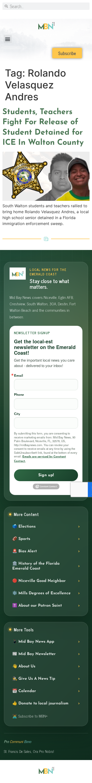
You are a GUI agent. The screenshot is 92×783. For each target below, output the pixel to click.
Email (18, 375)
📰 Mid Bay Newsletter (34, 654)
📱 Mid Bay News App (33, 642)
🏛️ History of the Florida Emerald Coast (36, 566)
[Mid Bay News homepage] (18, 274)
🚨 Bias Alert (24, 551)
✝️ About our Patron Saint (37, 606)
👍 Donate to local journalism (40, 703)
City (17, 414)
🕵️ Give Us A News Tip (33, 679)
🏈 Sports (21, 539)
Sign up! (46, 475)
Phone (19, 394)
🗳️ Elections (24, 527)
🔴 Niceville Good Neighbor (39, 581)
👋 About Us (23, 666)
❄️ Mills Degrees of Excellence (41, 593)
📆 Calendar (24, 691)
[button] (8, 39)
